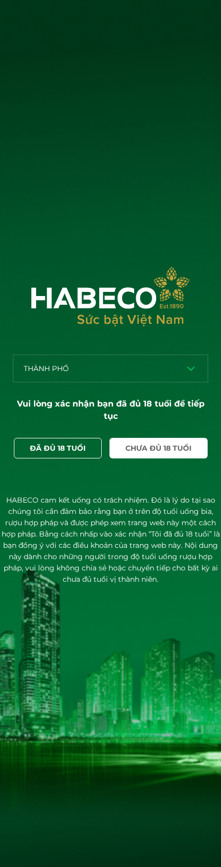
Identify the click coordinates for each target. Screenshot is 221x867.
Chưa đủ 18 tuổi (158, 448)
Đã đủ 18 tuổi (58, 448)
